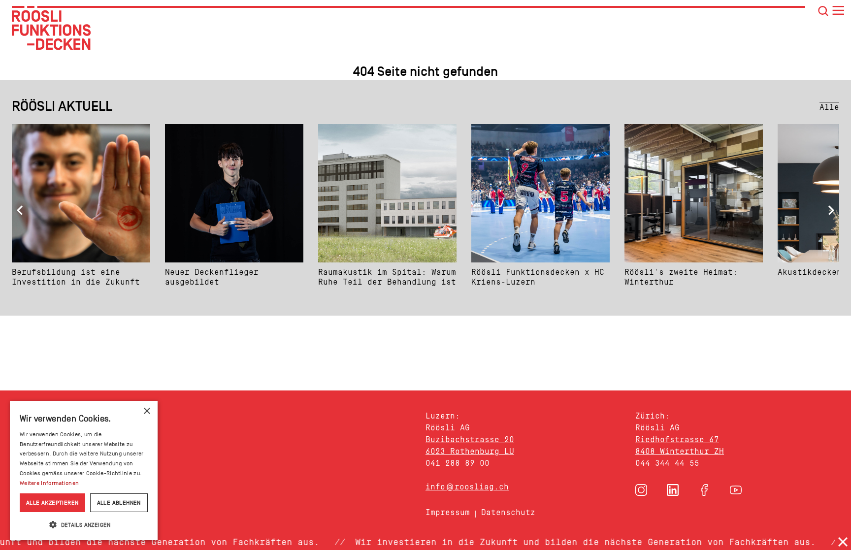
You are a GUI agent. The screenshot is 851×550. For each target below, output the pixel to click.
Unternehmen (57, 501)
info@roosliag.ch (467, 487)
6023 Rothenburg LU (470, 451)
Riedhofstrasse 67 (677, 439)
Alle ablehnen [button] (119, 502)
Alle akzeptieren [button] (52, 502)
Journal (39, 522)
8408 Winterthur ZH (679, 451)
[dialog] (84, 470)
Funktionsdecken (69, 417)
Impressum (448, 512)
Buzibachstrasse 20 (470, 439)
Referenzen (51, 459)
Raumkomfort (56, 480)
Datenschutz (508, 512)
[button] (641, 490)
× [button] (146, 411)
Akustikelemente (68, 438)
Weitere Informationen (49, 483)
